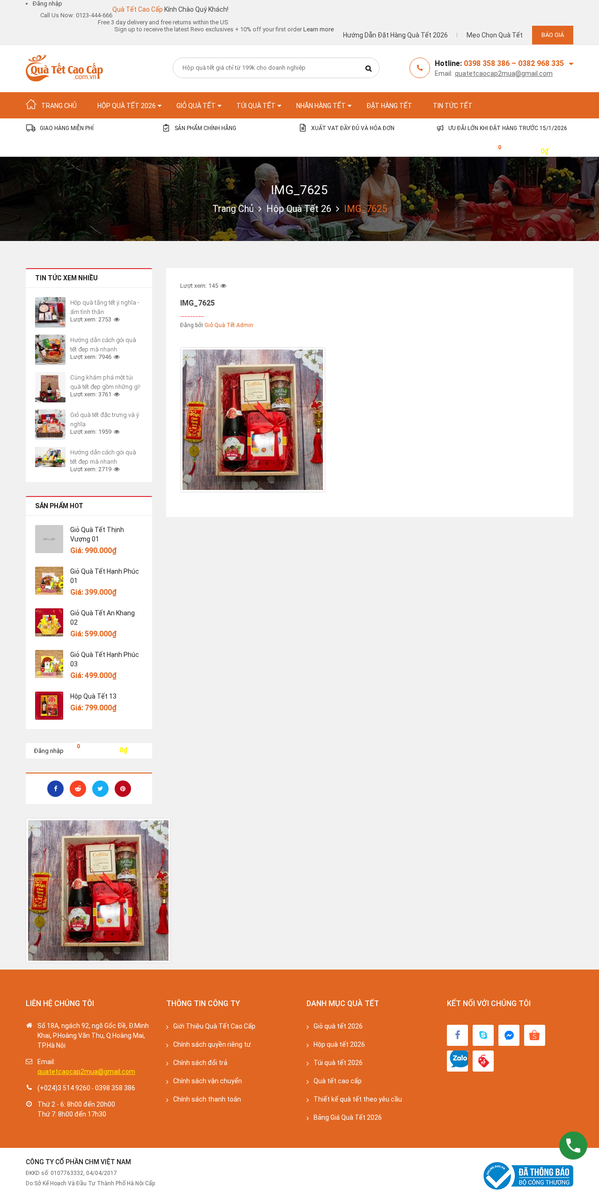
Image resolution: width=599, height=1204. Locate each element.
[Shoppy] (534, 1035)
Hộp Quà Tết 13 (93, 696)
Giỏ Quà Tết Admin (229, 325)
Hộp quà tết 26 (298, 208)
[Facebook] (457, 1035)
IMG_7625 (299, 190)
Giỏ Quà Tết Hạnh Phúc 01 (104, 576)
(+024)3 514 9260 (63, 1088)
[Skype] (483, 1035)
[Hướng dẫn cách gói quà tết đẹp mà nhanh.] (50, 350)
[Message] (508, 1035)
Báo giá (552, 34)
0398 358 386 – (491, 63)
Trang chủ (233, 208)
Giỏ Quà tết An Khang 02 (102, 617)
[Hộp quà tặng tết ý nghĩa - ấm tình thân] (50, 312)
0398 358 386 (115, 1088)
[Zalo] (457, 1061)
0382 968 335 (541, 63)
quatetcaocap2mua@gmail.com (504, 73)
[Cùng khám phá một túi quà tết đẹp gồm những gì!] (50, 387)
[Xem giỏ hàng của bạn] (492, 150)
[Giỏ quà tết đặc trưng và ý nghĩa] (50, 424)
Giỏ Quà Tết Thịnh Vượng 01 (97, 534)
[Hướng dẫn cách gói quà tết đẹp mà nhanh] (50, 457)
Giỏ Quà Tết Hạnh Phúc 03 (104, 659)
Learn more (318, 29)
